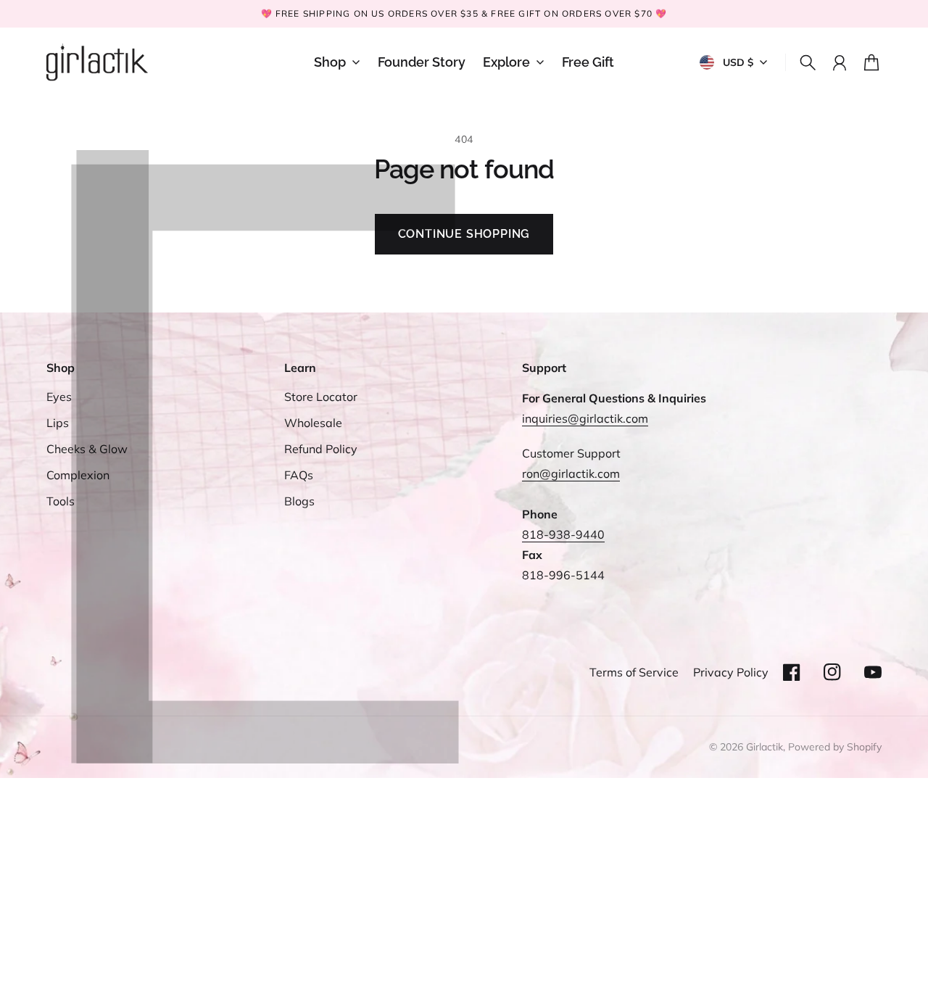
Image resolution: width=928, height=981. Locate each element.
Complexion (77, 475)
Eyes (59, 396)
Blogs (299, 501)
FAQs (298, 475)
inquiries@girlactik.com (585, 418)
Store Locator (320, 396)
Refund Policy (320, 449)
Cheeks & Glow (87, 449)
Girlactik (764, 746)
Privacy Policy (730, 672)
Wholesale (313, 422)
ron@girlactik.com (571, 473)
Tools (60, 501)
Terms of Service (634, 672)
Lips (57, 422)
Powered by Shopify (835, 746)
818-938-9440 (563, 534)
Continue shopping (464, 234)
